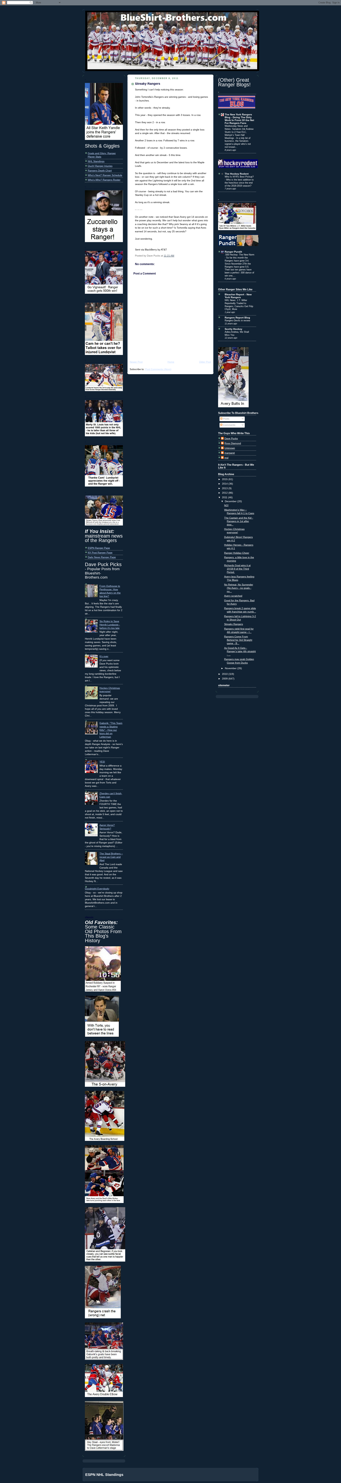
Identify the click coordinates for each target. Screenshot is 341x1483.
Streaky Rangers (147, 83)
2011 (225, 497)
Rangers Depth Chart (100, 170)
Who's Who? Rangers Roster (104, 180)
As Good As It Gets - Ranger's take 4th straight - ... (240, 651)
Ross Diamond (232, 443)
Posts (225, 418)
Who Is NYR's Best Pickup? (239, 176)
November (231, 668)
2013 (225, 488)
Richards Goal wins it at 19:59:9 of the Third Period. (237, 569)
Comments (228, 425)
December (231, 501)
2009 (225, 678)
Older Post (205, 362)
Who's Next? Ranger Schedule (105, 175)
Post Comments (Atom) (158, 369)
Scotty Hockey (233, 329)
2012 (225, 492)
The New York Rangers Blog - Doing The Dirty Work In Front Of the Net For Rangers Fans (239, 118)
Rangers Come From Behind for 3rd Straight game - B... (238, 640)
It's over (103, 656)
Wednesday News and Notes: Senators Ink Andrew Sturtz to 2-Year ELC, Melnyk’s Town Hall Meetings (239, 132)
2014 (225, 483)
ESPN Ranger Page (99, 548)
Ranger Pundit (233, 251)
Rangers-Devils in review (237, 320)
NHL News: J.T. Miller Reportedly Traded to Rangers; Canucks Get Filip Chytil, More (239, 304)
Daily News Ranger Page (102, 557)
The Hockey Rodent (237, 173)
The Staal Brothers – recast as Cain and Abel (111, 857)
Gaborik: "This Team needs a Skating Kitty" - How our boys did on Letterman (110, 730)
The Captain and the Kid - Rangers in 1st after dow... (238, 521)
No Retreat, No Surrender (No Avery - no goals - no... (238, 588)
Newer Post (136, 362)
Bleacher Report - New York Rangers (238, 296)
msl (226, 457)
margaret (229, 453)
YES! (102, 761)
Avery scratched (233, 596)
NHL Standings (96, 161)
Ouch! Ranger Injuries (100, 166)
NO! (226, 505)
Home (170, 362)
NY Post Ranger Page (100, 552)
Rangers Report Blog (237, 317)
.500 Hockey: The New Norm (239, 254)
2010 (225, 674)
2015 (225, 479)
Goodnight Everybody (97, 888)
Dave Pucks (231, 438)
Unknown (229, 448)
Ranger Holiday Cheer (236, 553)
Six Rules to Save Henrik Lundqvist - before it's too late (109, 624)
